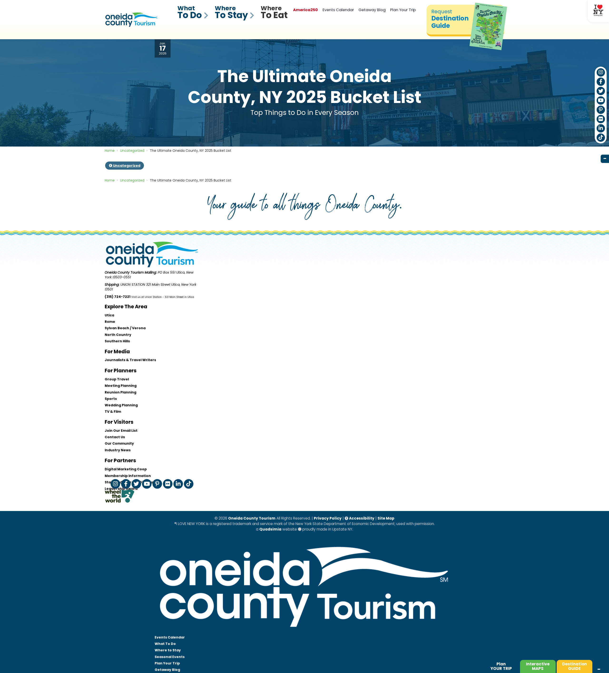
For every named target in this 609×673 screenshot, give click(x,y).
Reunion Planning (120, 392)
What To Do (165, 643)
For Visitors (119, 421)
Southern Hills (117, 341)
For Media (117, 351)
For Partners (120, 460)
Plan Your (167, 663)
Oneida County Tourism (251, 518)
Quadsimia (270, 529)
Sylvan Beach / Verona (125, 328)
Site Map (386, 518)
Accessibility (361, 518)
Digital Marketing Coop (126, 469)
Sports (111, 398)
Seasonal (170, 656)
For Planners (121, 370)
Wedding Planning (121, 405)
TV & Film (113, 411)
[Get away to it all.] (304, 631)
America (305, 10)
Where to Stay (168, 650)
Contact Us (115, 437)
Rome (110, 321)
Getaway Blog (372, 10)
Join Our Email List (121, 430)
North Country (118, 334)
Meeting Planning (121, 385)
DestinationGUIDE (574, 666)
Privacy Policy (328, 518)
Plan (501, 666)
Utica (109, 315)
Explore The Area (126, 306)
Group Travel (117, 379)
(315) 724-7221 (117, 296)
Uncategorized (126, 165)
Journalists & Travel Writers (130, 360)
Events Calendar (338, 10)
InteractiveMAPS (538, 666)
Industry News (118, 450)
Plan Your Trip (403, 10)
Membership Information (128, 475)
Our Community (119, 443)
